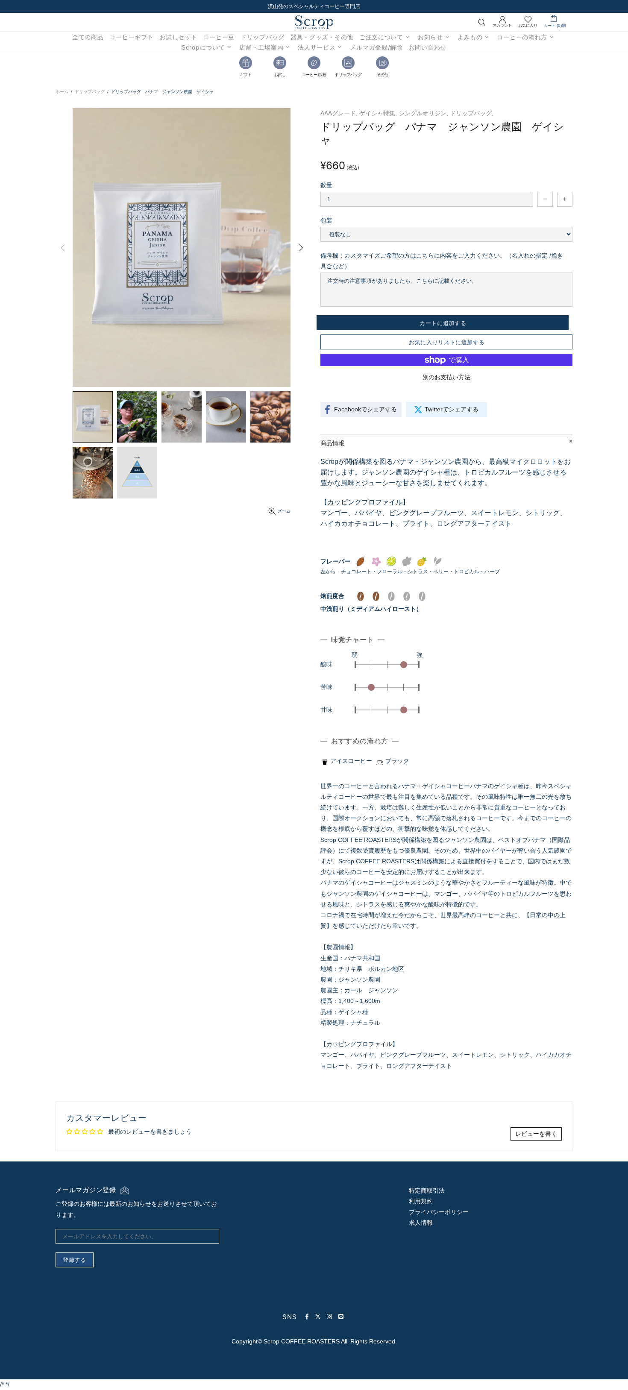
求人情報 (421, 1222)
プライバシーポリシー (439, 1211)
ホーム (62, 91)
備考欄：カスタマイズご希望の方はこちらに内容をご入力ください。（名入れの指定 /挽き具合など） (441, 261)
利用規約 (421, 1201)
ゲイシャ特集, (378, 113)
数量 (326, 185)
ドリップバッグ (90, 91)
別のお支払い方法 (446, 377)
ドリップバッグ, (471, 113)
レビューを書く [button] (536, 1133)
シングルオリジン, (423, 113)
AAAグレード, (339, 113)
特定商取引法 (427, 1190)
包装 (326, 220)
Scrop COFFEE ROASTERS (314, 22)
